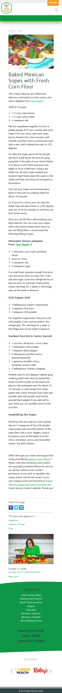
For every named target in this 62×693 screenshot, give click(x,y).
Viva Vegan (36, 101)
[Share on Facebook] (10, 507)
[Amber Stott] (31, 549)
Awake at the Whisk (39, 459)
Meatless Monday (16, 524)
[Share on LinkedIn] (21, 507)
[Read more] (56, 10)
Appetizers (13, 520)
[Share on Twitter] (16, 507)
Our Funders (31, 659)
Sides (10, 528)
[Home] (6, 13)
